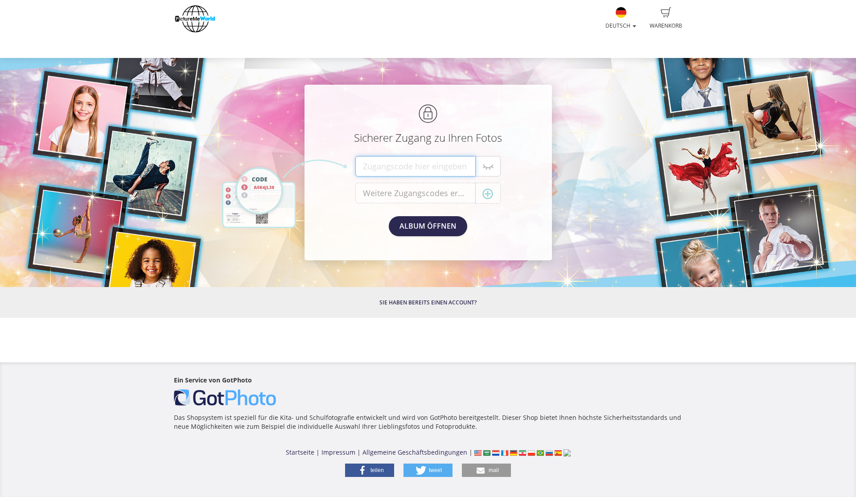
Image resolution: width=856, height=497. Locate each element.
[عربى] (486, 452)
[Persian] (522, 452)
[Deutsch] (513, 452)
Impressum (338, 452)
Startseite (300, 452)
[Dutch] (495, 452)
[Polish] (531, 452)
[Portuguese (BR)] (540, 452)
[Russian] (549, 452)
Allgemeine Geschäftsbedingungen (414, 452)
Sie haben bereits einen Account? (428, 302)
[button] (369, 470)
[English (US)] (478, 452)
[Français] (504, 452)
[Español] (558, 452)
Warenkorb (666, 25)
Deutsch (618, 25)
